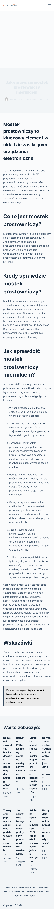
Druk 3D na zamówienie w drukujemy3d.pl (27, 887)
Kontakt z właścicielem (27, 896)
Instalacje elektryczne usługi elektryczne (27, 891)
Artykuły (44, 99)
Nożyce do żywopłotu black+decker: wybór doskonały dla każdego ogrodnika (7, 763)
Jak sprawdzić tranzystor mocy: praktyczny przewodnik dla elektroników (20, 832)
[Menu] (49, 5)
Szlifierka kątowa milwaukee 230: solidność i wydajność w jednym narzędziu (33, 836)
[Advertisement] (27, 39)
